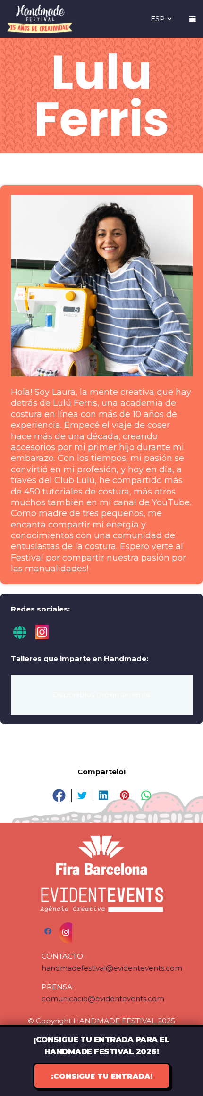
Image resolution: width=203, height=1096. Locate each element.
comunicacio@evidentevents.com (103, 998)
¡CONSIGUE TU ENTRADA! (101, 1075)
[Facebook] (50, 931)
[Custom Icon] (20, 636)
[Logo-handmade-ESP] (39, 19)
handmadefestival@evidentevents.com (112, 967)
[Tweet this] (82, 795)
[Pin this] (124, 795)
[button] (162, 19)
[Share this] (59, 795)
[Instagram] (42, 636)
